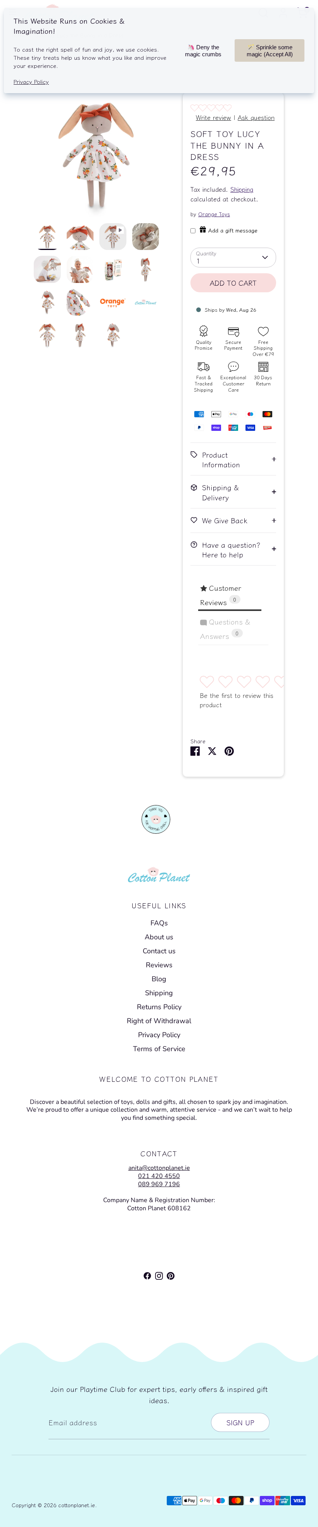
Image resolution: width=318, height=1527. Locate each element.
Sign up (240, 1422)
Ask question (256, 117)
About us (159, 937)
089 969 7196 (159, 1184)
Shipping (241, 189)
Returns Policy (159, 1007)
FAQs (159, 923)
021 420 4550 (159, 1176)
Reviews (159, 965)
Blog (159, 979)
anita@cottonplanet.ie (159, 1168)
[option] (96, 157)
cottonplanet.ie (76, 1505)
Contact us (159, 951)
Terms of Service (159, 1048)
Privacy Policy (159, 1034)
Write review (213, 117)
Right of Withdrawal (159, 1021)
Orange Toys (214, 214)
